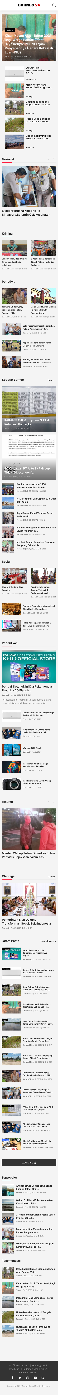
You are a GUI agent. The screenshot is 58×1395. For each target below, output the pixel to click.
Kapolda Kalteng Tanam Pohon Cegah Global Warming (37, 344)
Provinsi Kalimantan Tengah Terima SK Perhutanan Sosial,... (40, 590)
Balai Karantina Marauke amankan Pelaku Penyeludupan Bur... (39, 327)
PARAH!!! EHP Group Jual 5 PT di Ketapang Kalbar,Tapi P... (38, 1108)
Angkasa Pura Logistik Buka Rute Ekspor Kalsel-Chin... (34, 1187)
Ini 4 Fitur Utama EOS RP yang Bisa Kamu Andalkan (37, 782)
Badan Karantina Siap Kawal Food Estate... (38, 137)
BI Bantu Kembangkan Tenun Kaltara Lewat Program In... (36, 529)
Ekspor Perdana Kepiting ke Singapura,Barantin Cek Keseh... (38, 1090)
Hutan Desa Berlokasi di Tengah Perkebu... (38, 120)
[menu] (4, 5)
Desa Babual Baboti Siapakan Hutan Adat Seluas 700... (35, 1270)
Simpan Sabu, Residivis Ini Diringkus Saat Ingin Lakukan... (14, 262)
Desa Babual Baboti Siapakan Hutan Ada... (38, 103)
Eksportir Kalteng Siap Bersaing (12, 588)
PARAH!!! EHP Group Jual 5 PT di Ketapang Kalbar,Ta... (27, 422)
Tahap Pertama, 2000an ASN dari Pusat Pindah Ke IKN (25, 212)
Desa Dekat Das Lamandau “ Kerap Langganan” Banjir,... (34, 1299)
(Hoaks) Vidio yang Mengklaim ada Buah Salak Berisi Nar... (37, 1142)
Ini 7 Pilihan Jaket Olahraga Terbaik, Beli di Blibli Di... (35, 765)
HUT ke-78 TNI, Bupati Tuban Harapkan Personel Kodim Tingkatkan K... (28, 857)
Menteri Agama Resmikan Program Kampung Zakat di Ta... (35, 544)
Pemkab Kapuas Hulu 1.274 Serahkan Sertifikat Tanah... (31, 486)
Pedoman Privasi (28, 1372)
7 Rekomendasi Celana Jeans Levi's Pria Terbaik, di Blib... (36, 730)
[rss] (42, 1377)
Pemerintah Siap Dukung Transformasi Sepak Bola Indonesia (26, 921)
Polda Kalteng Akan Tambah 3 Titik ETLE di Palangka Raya (37, 624)
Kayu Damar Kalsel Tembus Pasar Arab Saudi (34, 515)
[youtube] (35, 1377)
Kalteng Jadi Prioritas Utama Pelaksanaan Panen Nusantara (37, 361)
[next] (52, 38)
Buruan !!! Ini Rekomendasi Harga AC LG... (38, 70)
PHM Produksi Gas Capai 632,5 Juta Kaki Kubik (36, 500)
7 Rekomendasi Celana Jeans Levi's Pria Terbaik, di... (35, 1216)
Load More (27, 1162)
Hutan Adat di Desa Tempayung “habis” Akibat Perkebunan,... (38, 1056)
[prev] (6, 38)
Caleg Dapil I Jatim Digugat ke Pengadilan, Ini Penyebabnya (44, 310)
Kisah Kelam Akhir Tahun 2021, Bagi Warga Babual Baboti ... (37, 1005)
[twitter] (20, 1377)
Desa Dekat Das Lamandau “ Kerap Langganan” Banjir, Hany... (38, 1022)
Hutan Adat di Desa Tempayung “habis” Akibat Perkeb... (33, 1328)
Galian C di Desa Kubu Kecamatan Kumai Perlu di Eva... (34, 1202)
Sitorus (8, 56)
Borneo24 (5, 269)
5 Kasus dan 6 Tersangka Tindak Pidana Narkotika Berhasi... (43, 262)
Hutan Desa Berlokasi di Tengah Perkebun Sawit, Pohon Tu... (37, 1039)
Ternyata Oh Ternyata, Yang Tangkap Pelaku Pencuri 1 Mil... (12, 310)
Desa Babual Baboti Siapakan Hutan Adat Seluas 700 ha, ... (36, 988)
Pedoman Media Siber (35, 1368)
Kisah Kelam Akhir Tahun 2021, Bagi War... (39, 86)
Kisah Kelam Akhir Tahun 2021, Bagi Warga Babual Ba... (35, 1285)
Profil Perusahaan (19, 1365)
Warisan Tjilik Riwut (32, 748)
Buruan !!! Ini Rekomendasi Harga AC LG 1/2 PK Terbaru (38, 713)
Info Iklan (14, 1368)
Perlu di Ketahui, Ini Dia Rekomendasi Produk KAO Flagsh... (27, 688)
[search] (54, 5)
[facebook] (12, 1377)
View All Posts (47, 941)
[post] (29, 37)
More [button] (51, 380)
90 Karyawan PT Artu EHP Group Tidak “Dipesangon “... (27, 470)
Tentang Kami (40, 1365)
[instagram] (27, 1377)
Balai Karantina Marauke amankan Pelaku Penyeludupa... (34, 1231)
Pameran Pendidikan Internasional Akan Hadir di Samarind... (39, 607)
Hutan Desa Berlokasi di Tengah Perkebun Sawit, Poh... (33, 1314)
